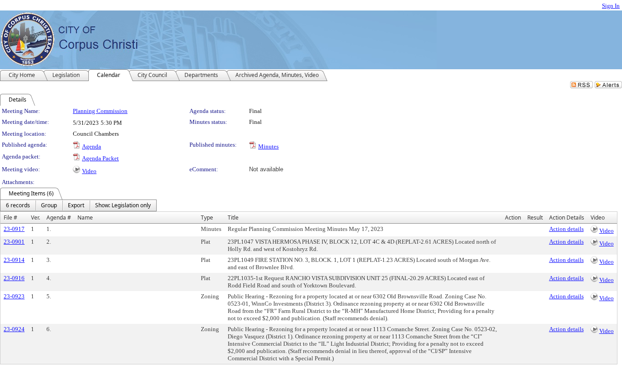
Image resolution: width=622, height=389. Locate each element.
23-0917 (14, 228)
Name (85, 217)
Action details (566, 228)
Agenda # (58, 217)
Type (207, 217)
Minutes (268, 146)
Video (89, 171)
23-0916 (14, 278)
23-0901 (14, 241)
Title (233, 217)
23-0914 (14, 259)
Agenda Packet (100, 158)
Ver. (35, 217)
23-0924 (14, 329)
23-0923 (14, 296)
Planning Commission (100, 110)
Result (535, 217)
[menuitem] (18, 205)
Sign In (611, 5)
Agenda (91, 146)
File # (10, 217)
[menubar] (78, 205)
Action (513, 217)
